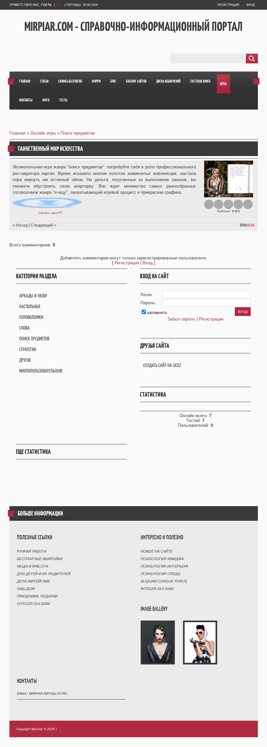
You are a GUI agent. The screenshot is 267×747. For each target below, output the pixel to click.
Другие (25, 360)
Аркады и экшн (33, 296)
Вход (250, 5)
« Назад (20, 225)
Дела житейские (33, 581)
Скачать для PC (50, 213)
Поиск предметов (78, 133)
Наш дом (26, 589)
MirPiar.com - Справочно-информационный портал (133, 26)
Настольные (29, 306)
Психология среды (160, 574)
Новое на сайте (157, 551)
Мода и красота (32, 566)
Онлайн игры (43, 133)
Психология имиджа (162, 559)
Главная (17, 133)
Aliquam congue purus (164, 581)
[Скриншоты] (228, 179)
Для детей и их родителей (44, 574)
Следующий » (43, 225)
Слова (24, 328)
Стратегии (27, 349)
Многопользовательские (41, 371)
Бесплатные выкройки (40, 559)
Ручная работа (31, 551)
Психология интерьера (164, 566)
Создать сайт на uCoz (162, 365)
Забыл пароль (181, 319)
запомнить (157, 312)
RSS (59, 5)
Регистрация (228, 5)
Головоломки (31, 317)
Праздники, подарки (37, 596)
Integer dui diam (33, 604)
